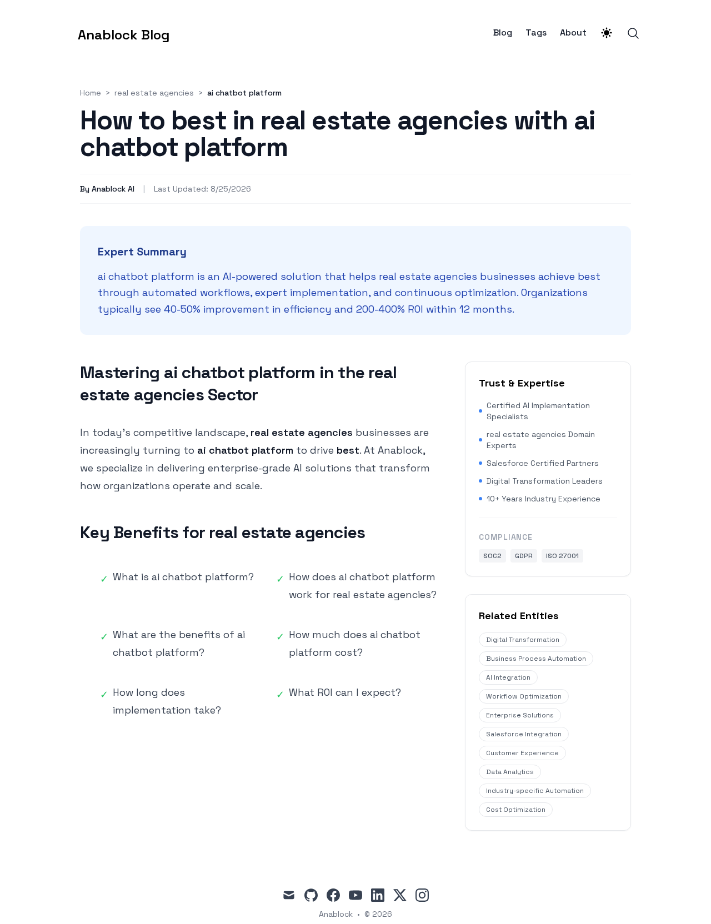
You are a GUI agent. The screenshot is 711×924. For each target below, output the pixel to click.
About (573, 32)
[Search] (633, 33)
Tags (536, 32)
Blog (502, 32)
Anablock (336, 914)
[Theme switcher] (606, 32)
